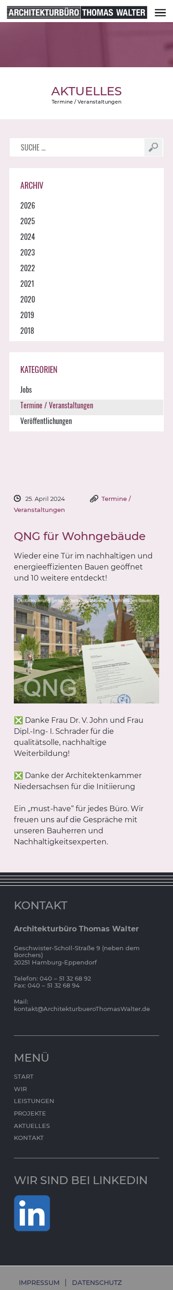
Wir (20, 1088)
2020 (27, 299)
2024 (27, 236)
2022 (27, 267)
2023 (27, 252)
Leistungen (34, 1100)
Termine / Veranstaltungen (86, 102)
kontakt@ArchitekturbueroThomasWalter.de (82, 1008)
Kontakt (29, 1137)
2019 (27, 314)
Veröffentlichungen (46, 420)
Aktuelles (32, 1125)
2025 (27, 221)
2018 (27, 330)
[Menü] (160, 12)
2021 (27, 283)
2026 (27, 205)
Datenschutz (97, 1282)
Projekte (30, 1113)
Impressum (39, 1282)
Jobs (26, 389)
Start (24, 1076)
